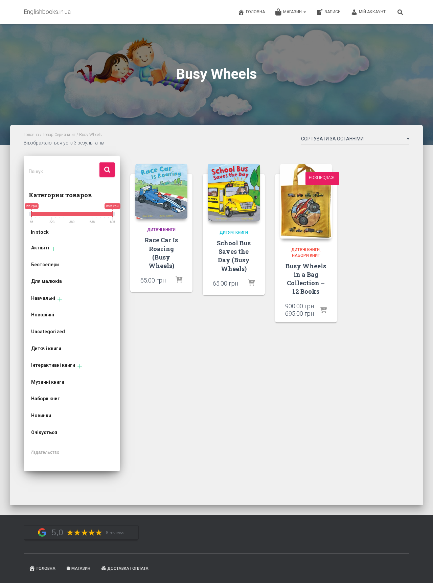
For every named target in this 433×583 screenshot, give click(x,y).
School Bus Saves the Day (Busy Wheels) (234, 256)
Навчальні (43, 298)
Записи (332, 11)
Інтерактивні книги (53, 365)
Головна (255, 11)
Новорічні (42, 314)
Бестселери (45, 264)
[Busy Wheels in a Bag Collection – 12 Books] (306, 201)
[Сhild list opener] (53, 249)
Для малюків (46, 281)
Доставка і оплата (128, 568)
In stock (40, 232)
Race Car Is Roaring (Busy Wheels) (161, 253)
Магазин (293, 11)
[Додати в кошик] (179, 280)
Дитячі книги (46, 348)
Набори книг (45, 398)
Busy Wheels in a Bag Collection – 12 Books (306, 279)
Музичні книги (47, 382)
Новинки (41, 415)
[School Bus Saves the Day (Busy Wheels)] (234, 192)
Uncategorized (48, 331)
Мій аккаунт (372, 11)
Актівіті (40, 247)
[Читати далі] (251, 283)
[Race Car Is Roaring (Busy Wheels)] (161, 191)
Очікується (44, 432)
